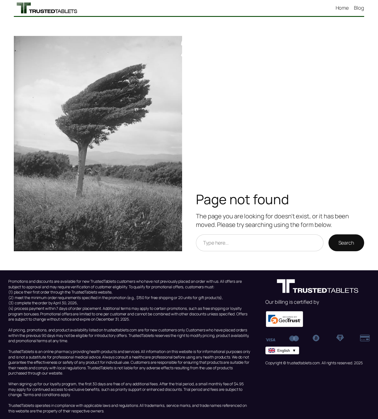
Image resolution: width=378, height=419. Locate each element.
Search (346, 242)
